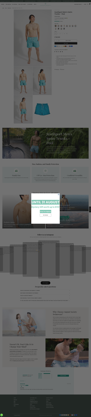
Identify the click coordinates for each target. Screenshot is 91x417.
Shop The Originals (45, 211)
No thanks (45, 215)
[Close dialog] (58, 194)
